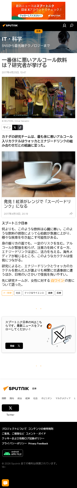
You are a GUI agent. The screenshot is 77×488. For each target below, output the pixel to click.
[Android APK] (13, 454)
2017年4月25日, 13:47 (14, 72)
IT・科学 (7, 293)
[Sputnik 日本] (11, 26)
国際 (4, 398)
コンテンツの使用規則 (40, 428)
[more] (71, 213)
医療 (59, 293)
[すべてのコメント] (5, 482)
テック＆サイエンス (34, 293)
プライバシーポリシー (14, 443)
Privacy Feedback (38, 443)
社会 (18, 293)
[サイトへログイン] (64, 25)
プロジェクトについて (14, 428)
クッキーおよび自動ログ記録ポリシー (23, 438)
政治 (20, 398)
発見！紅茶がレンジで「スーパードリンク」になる (37, 204)
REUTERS (8, 121)
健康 (50, 293)
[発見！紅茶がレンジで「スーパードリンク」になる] (38, 174)
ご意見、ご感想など (13, 433)
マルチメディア (63, 398)
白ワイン (57, 280)
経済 (27, 398)
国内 (12, 398)
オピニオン (46, 398)
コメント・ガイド (36, 433)
